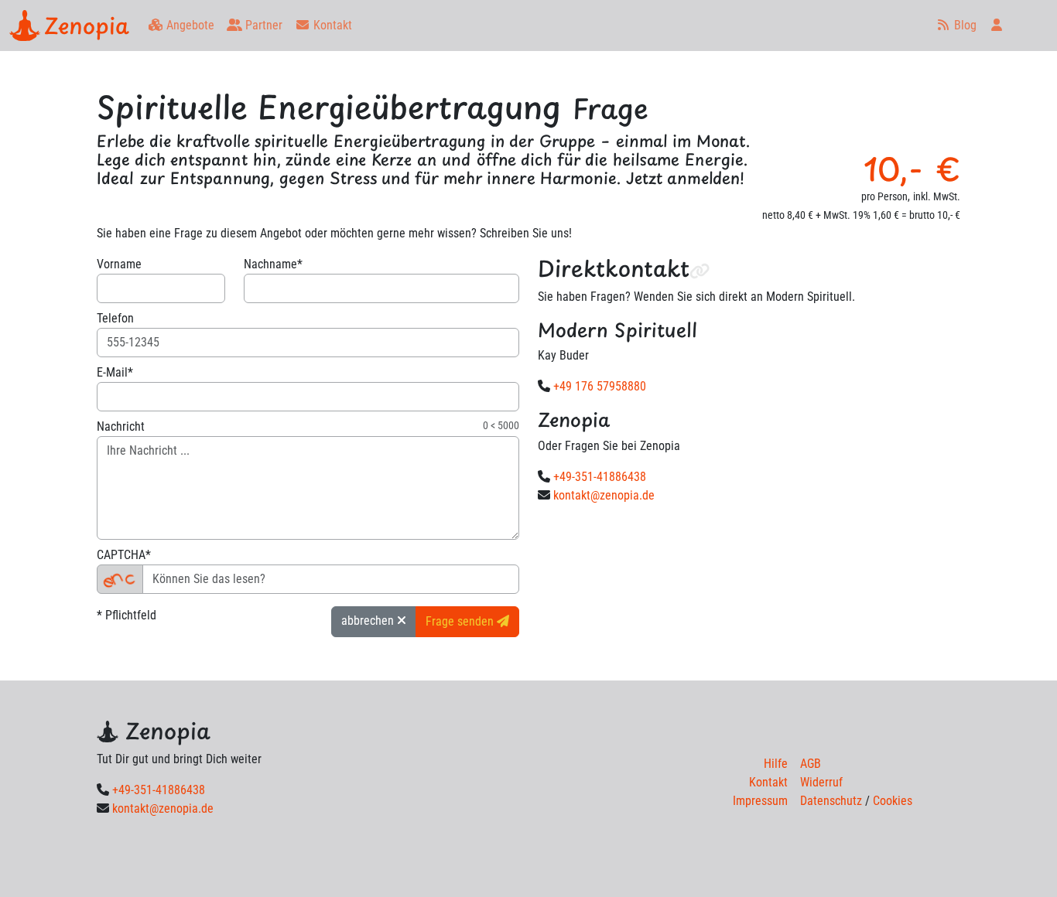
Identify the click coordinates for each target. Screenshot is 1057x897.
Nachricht (121, 426)
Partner (262, 25)
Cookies (892, 800)
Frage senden (461, 621)
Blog (964, 25)
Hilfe (776, 763)
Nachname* (273, 264)
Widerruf (821, 782)
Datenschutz (831, 800)
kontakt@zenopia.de (604, 495)
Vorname (119, 264)
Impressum (760, 800)
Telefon (115, 318)
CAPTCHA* (124, 554)
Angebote (188, 25)
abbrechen (369, 620)
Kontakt (331, 25)
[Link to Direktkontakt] (699, 270)
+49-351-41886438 (599, 476)
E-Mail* (115, 372)
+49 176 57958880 (599, 386)
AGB (810, 763)
